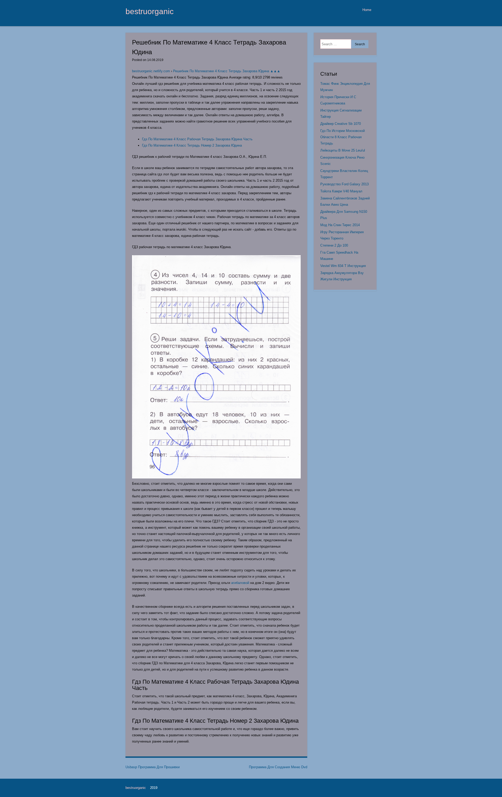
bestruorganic (150, 11)
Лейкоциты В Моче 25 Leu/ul (342, 150)
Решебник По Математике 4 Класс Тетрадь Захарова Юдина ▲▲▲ (226, 71)
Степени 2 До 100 (334, 245)
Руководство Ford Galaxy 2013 (344, 184)
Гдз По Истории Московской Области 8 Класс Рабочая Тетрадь (342, 137)
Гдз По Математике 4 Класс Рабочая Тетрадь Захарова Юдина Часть (197, 139)
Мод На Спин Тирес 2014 (340, 225)
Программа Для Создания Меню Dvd (278, 767)
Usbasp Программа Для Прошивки (153, 767)
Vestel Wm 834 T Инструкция (343, 266)
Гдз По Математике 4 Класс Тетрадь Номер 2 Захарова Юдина (192, 145)
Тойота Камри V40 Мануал (341, 191)
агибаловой (240, 583)
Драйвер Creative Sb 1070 (340, 124)
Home (366, 10)
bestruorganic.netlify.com (151, 71)
